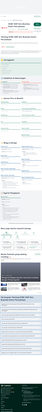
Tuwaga (3, 275)
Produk (4, 20)
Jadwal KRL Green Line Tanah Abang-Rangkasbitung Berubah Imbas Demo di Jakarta (34, 284)
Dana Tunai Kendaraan (5, 393)
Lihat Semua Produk (10, 46)
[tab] (6, 233)
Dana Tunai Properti (5, 397)
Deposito (3, 401)
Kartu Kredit (3, 395)
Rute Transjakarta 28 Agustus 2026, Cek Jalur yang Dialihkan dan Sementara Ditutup (13, 289)
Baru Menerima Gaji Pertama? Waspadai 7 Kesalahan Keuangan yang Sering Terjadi (34, 289)
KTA (2, 399)
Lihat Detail (11, 31)
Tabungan (9, 20)
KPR (2, 403)
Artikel (2, 407)
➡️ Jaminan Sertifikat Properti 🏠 (7, 391)
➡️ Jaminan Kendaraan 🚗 (6, 389)
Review (10, 29)
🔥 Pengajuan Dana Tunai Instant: (7, 388)
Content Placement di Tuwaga (6, 409)
